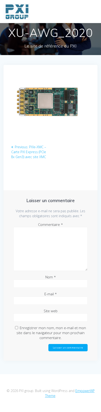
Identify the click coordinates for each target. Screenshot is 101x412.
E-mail (50, 294)
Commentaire (50, 224)
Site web (51, 310)
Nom (50, 277)
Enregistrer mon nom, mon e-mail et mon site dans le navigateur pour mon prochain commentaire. (51, 332)
